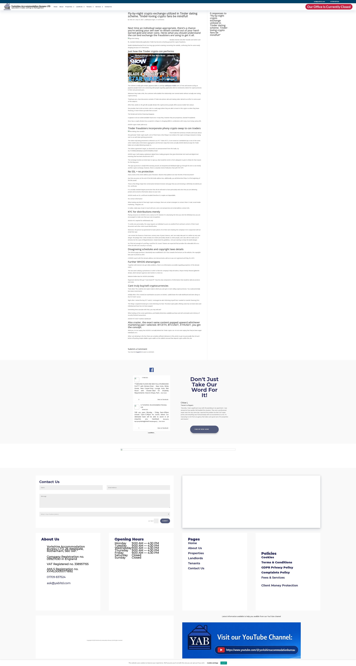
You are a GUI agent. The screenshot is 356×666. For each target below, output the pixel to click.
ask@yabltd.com (319, 1)
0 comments (160, 19)
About (61, 6)
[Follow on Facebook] (81, 627)
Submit (165, 521)
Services (98, 6)
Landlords (79, 6)
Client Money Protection (279, 585)
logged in (139, 352)
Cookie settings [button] (212, 663)
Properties (68, 6)
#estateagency (153, 421)
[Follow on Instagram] (97, 627)
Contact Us (108, 6)
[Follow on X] (112, 627)
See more (164, 393)
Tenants (89, 6)
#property (166, 419)
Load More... (151, 433)
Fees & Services (273, 577)
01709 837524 (334, 1)
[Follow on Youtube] (127, 627)
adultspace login (150, 19)
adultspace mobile (170, 85)
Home (55, 6)
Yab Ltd (132, 19)
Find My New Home (202, 429)
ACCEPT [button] (224, 663)
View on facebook (163, 399)
